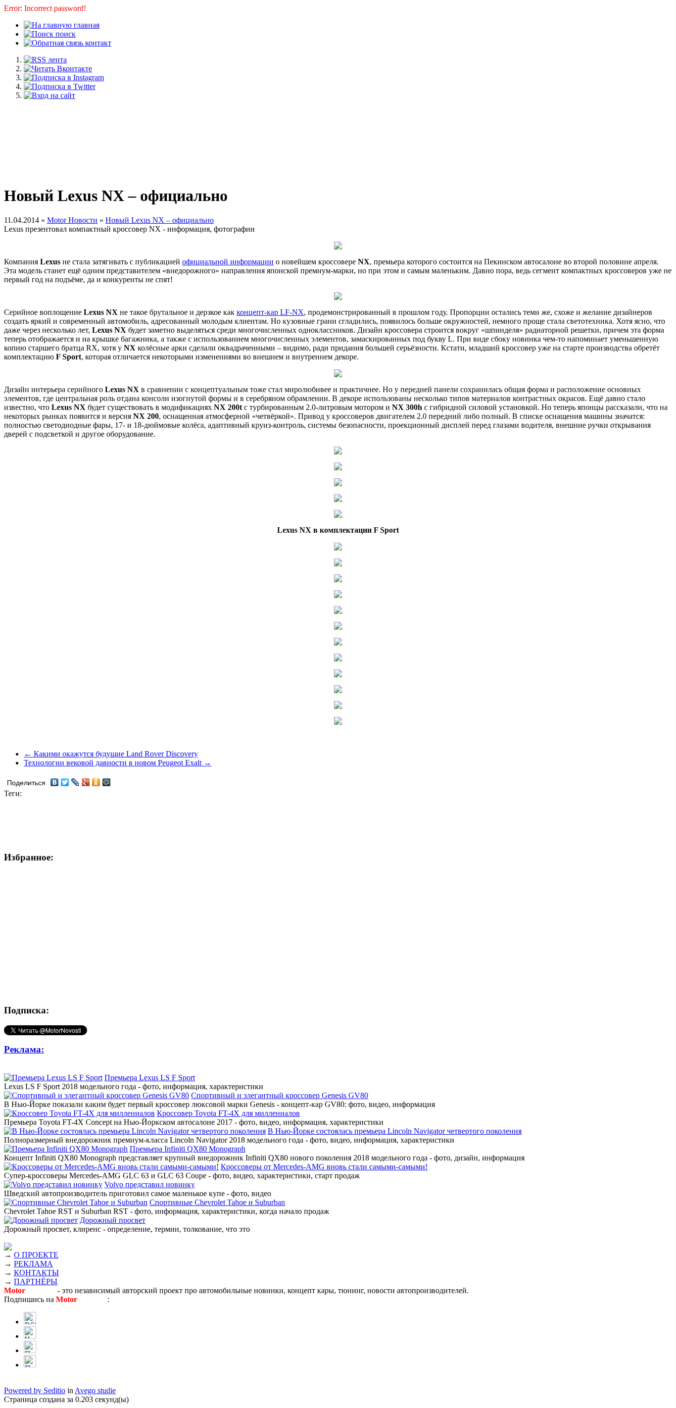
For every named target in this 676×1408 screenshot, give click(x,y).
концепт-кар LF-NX (270, 312)
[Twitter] (65, 782)
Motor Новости (72, 220)
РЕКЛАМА (33, 1263)
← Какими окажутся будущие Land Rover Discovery (111, 754)
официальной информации (228, 261)
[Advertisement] (338, 137)
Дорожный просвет (112, 1220)
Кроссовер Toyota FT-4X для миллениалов (228, 1113)
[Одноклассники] (96, 782)
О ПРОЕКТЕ (36, 1255)
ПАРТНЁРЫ (35, 1281)
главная (85, 25)
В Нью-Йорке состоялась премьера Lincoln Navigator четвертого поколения (395, 1131)
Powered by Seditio (34, 1390)
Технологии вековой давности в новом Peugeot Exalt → (117, 762)
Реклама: (24, 1049)
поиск (64, 34)
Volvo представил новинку (149, 1184)
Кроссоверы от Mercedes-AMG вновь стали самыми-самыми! (324, 1166)
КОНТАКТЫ (36, 1272)
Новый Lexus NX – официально (159, 220)
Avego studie (95, 1390)
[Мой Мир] (106, 782)
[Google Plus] (86, 782)
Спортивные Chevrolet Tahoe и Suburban (217, 1202)
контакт (97, 43)
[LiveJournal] (75, 782)
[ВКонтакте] (54, 782)
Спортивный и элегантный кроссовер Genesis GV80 (279, 1095)
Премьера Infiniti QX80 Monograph (187, 1149)
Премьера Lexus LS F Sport (149, 1077)
